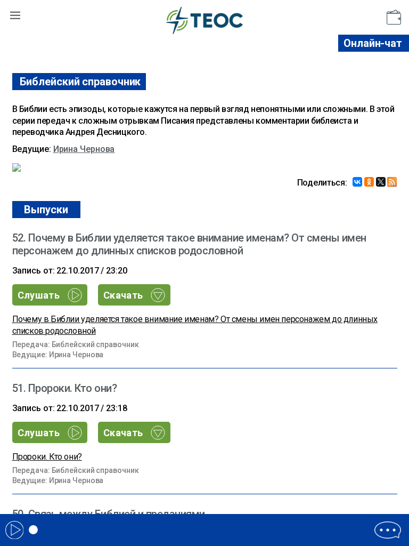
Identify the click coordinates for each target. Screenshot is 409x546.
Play (14, 530)
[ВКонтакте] (357, 182)
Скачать (124, 295)
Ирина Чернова (84, 149)
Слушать (40, 295)
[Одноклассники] (369, 182)
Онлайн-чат (372, 43)
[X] (381, 182)
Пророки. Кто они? (47, 457)
